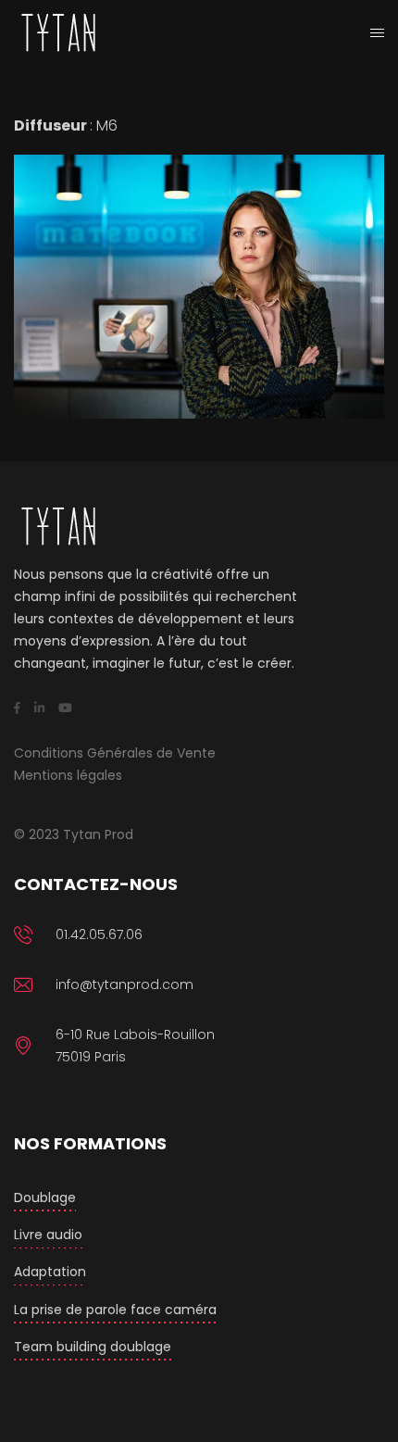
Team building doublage (92, 1346)
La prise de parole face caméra (115, 1309)
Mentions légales (68, 775)
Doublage (45, 1197)
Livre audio (48, 1234)
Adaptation (50, 1271)
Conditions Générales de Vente (115, 753)
